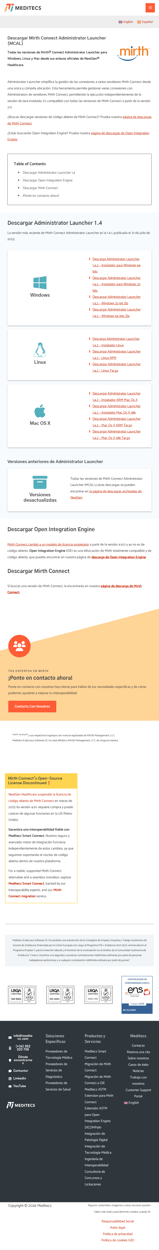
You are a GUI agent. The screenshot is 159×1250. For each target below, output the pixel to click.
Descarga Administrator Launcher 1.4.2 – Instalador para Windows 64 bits (117, 265)
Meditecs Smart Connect (26, 883)
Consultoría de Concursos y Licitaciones (95, 1178)
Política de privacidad (117, 1234)
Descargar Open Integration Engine (47, 180)
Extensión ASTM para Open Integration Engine (98, 1115)
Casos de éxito (138, 1065)
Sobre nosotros (138, 1058)
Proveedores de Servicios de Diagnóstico (56, 1070)
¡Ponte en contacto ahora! (41, 196)
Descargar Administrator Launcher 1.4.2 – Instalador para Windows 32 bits (117, 284)
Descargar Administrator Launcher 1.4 (49, 173)
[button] (20, 1037)
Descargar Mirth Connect (40, 188)
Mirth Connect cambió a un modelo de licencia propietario (48, 544)
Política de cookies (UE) (117, 1240)
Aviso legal (117, 1227)
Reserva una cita (138, 1052)
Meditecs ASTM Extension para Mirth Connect (99, 1096)
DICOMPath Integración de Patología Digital (96, 1134)
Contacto (138, 1045)
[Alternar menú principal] (150, 7)
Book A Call (116, 851)
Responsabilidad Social (118, 1221)
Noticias (138, 1071)
